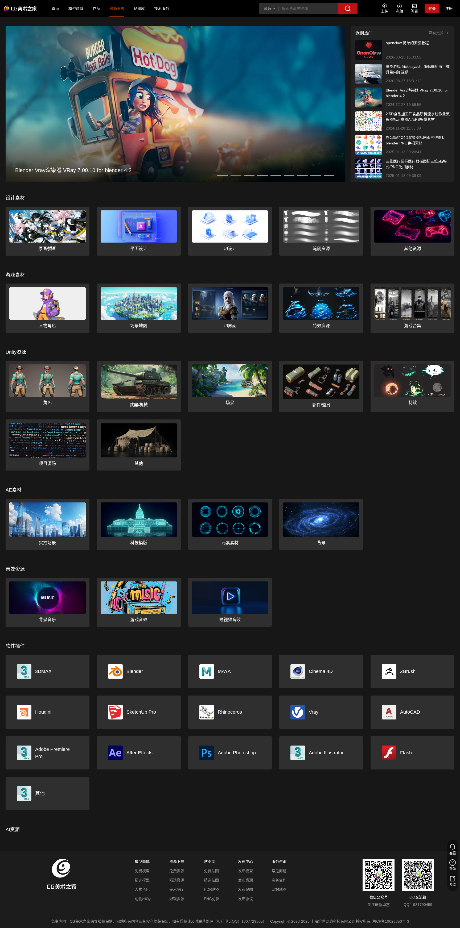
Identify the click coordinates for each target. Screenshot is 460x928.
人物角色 (142, 889)
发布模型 (245, 871)
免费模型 (142, 871)
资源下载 (116, 8)
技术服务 (161, 8)
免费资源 (176, 871)
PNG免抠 (211, 899)
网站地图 (279, 889)
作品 (96, 8)
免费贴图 (211, 871)
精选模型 (142, 880)
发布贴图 (245, 889)
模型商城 (75, 8)
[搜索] (348, 8)
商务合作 (279, 880)
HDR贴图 (211, 889)
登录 (432, 8)
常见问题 (279, 871)
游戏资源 (176, 899)
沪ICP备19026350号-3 (390, 921)
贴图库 (139, 8)
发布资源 (245, 880)
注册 (449, 8)
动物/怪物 (143, 899)
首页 (55, 8)
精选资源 (176, 880)
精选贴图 (211, 880)
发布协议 (245, 899)
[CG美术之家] (20, 8)
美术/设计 (177, 889)
